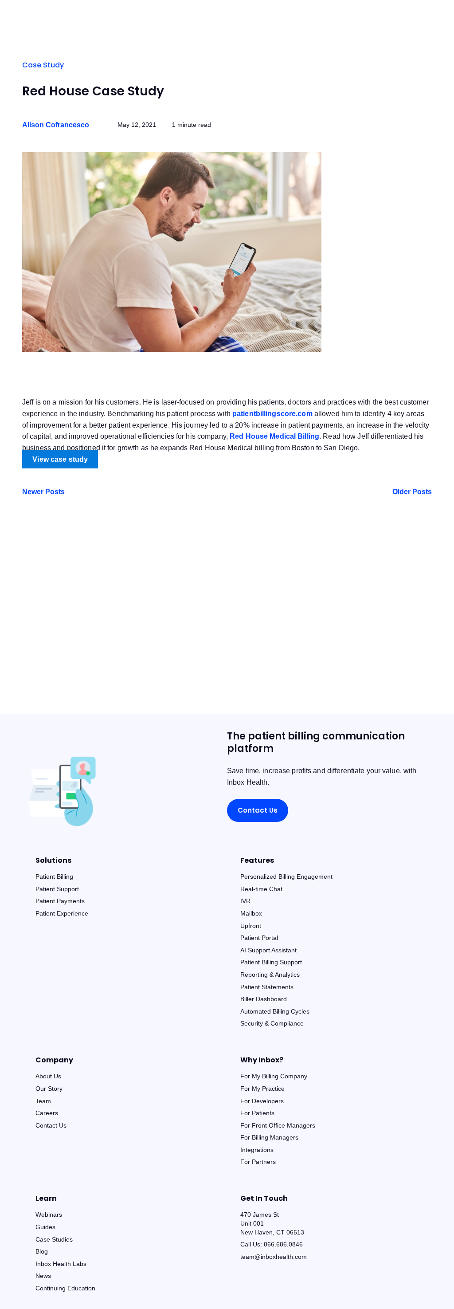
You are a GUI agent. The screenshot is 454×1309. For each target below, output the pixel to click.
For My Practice (262, 1088)
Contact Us (258, 810)
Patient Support (57, 888)
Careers (46, 1112)
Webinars (48, 1214)
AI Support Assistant (268, 950)
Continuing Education (65, 1288)
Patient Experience (61, 913)
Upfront (250, 925)
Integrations (257, 1149)
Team (43, 1101)
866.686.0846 (283, 1244)
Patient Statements (267, 987)
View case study (60, 459)
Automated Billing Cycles (274, 1011)
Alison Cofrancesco (55, 125)
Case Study (43, 65)
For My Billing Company (273, 1076)
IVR (245, 900)
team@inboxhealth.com (273, 1256)
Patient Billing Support (271, 962)
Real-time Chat (261, 888)
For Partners (258, 1161)
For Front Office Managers (277, 1125)
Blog (41, 1251)
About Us (48, 1076)
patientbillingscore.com (272, 413)
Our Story (49, 1088)
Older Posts (412, 491)
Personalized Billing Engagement (286, 876)
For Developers (262, 1101)
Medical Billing (274, 436)
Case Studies (54, 1239)
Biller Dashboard (263, 998)
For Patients (257, 1112)
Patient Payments (60, 900)
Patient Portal (259, 937)
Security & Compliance (272, 1023)
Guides (45, 1226)
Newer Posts (43, 491)
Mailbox (251, 913)
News (43, 1275)
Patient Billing (54, 876)
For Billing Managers (269, 1137)
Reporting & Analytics (270, 974)
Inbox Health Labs (60, 1263)
